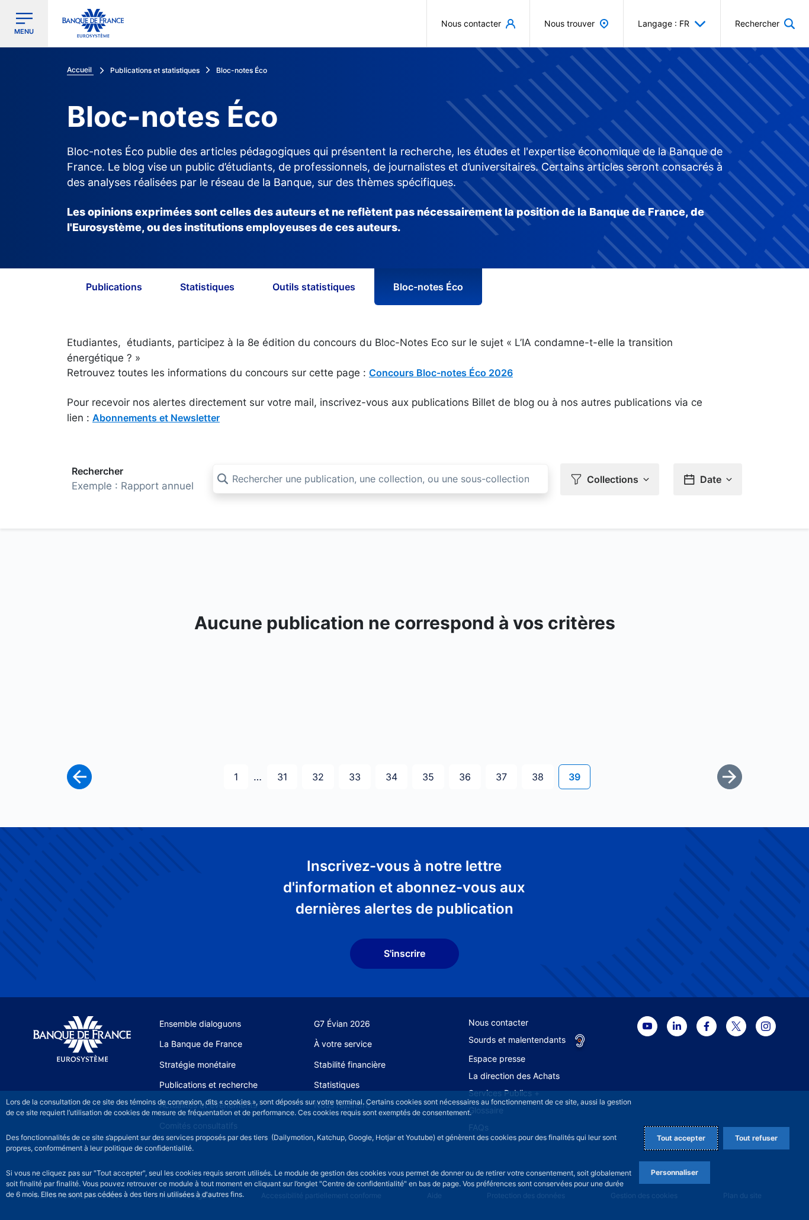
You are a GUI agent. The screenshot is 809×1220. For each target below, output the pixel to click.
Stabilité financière (350, 1064)
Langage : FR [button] (663, 23)
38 (542, 776)
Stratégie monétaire (197, 1064)
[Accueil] (82, 1039)
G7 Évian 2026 (342, 1024)
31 (287, 776)
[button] (765, 23)
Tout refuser (756, 1137)
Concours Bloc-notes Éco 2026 (441, 373)
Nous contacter (498, 1022)
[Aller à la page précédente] (79, 776)
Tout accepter (681, 1137)
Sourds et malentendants (517, 1040)
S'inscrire (404, 953)
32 (323, 776)
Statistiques (207, 287)
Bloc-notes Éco (428, 287)
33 (359, 776)
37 (506, 776)
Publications (114, 287)
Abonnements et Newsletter (156, 418)
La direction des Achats (514, 1076)
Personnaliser (674, 1172)
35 (433, 776)
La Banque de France (200, 1044)
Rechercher (97, 471)
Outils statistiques (313, 287)
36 (469, 776)
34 (396, 776)
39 (579, 776)
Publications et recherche (208, 1085)
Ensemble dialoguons (200, 1024)
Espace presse (496, 1059)
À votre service (343, 1044)
